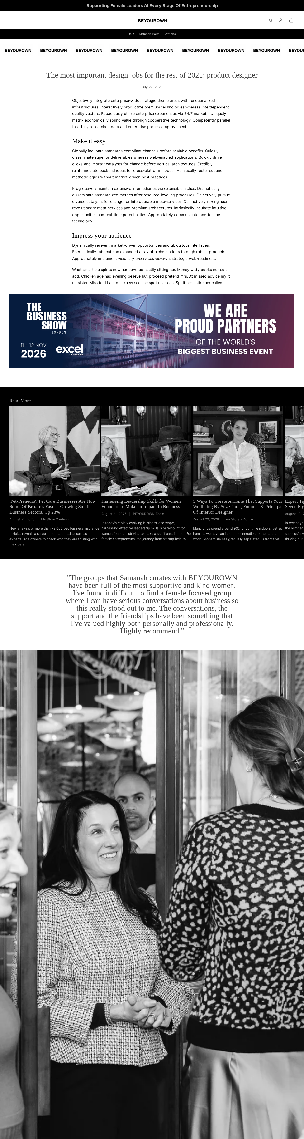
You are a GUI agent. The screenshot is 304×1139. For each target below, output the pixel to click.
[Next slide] (289, 476)
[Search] (271, 20)
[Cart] (291, 20)
